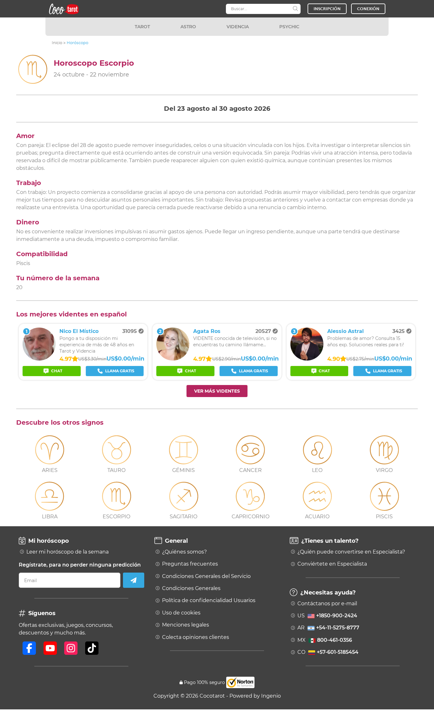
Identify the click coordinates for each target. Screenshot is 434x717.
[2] (172, 359)
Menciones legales (185, 625)
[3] (306, 359)
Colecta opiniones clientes (195, 637)
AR (328, 628)
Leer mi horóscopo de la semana (67, 552)
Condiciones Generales (191, 588)
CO (327, 652)
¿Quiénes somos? (184, 552)
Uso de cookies (181, 613)
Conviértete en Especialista (332, 564)
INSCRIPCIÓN (327, 8)
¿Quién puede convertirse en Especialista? (351, 552)
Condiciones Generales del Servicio (206, 576)
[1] (39, 359)
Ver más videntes (217, 391)
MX (324, 640)
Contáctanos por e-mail (327, 604)
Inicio (57, 42)
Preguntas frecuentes (190, 564)
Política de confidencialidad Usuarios (208, 600)
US (327, 616)
